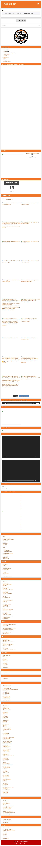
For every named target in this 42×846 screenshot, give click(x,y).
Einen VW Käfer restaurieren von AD (9, 409)
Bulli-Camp (5, 625)
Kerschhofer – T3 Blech (7, 829)
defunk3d (5, 736)
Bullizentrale (5, 716)
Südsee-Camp (6, 633)
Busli (4, 565)
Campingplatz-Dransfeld (8, 629)
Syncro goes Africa (7, 612)
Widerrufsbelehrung (8, 551)
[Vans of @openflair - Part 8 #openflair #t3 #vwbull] (30, 211)
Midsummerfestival (7, 808)
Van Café (5, 780)
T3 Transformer (6, 692)
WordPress (21, 843)
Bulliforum (5, 658)
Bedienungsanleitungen (9, 52)
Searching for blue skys (8, 609)
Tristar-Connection (7, 779)
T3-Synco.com (6, 573)
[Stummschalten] (35, 403)
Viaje (4, 574)
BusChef (5, 722)
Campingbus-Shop (7, 729)
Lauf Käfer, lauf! (6, 686)
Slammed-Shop (6, 763)
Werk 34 (5, 795)
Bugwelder (5, 715)
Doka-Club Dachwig (7, 645)
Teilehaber (5, 774)
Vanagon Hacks (6, 698)
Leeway (25, 843)
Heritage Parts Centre (7, 743)
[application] (21, 403)
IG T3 (4, 647)
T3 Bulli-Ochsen (6, 766)
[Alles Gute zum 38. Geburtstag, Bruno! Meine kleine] (11, 365)
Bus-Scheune (6, 720)
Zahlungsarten (6, 558)
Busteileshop (5, 726)
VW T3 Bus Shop (6, 789)
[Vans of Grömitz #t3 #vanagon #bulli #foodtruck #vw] (30, 346)
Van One (5, 781)
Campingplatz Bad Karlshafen (9, 628)
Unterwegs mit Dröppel (8, 615)
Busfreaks (5, 663)
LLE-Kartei (5, 664)
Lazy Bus (5, 566)
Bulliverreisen (6, 587)
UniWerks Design (6, 696)
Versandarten (7, 550)
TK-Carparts (5, 778)
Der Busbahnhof (6, 738)
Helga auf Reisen (6, 597)
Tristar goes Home (7, 614)
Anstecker (5, 49)
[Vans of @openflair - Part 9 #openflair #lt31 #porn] (11, 211)
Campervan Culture (7, 728)
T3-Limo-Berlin (6, 693)
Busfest (4, 804)
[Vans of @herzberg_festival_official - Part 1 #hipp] (30, 308)
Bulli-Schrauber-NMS (7, 584)
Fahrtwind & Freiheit (7, 807)
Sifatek (4, 762)
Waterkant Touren (7, 700)
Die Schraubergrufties (7, 741)
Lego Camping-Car (7, 688)
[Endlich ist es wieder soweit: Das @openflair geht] (11, 308)
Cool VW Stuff (6, 733)
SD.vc (4, 608)
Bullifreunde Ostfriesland (8, 644)
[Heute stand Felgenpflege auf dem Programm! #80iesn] (30, 385)
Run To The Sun (6, 810)
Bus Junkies (5, 717)
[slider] (37, 403)
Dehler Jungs (5, 591)
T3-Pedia (5, 833)
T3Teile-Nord (6, 772)
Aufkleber (5, 51)
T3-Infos (5, 831)
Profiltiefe (5, 545)
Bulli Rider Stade (6, 640)
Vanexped (5, 785)
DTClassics (5, 594)
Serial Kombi (5, 760)
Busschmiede (6, 724)
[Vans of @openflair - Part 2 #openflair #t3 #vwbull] (11, 288)
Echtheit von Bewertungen (8, 539)
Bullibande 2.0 (6, 643)
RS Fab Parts (6, 759)
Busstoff (5, 725)
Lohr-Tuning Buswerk (7, 749)
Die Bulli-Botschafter (7, 593)
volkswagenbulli (6, 617)
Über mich (5, 554)
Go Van (4, 596)
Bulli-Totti (5, 585)
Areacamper (5, 707)
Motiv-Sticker (7, 54)
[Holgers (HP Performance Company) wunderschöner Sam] (30, 327)
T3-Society (5, 648)
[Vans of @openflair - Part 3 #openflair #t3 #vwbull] (11, 269)
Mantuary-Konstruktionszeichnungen (10, 689)
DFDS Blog (5, 592)
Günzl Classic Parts (7, 742)
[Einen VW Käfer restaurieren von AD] (11, 417)
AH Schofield (5, 705)
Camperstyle (5, 626)
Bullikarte (5, 659)
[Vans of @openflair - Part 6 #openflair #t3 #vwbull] (11, 250)
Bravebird (5, 581)
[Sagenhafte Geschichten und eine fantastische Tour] (11, 327)
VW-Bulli (5, 665)
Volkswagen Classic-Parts (8, 787)
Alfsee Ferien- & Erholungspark (9, 624)
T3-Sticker (5, 694)
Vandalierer (5, 784)
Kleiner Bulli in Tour (7, 685)
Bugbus (4, 656)
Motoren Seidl (6, 753)
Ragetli (4, 572)
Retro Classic (6, 757)
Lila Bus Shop (6, 747)
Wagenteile (5, 793)
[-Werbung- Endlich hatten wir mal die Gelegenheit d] (11, 385)
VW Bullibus (5, 788)
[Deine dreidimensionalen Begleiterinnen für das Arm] (11, 231)
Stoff (4, 59)
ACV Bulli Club (6, 639)
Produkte (5, 544)
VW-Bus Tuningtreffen (7, 813)
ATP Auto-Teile (6, 708)
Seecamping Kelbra (7, 632)
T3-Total (5, 770)
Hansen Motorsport (7, 819)
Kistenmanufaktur (6, 746)
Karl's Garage (6, 827)
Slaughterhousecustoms (8, 764)
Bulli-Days (5, 802)
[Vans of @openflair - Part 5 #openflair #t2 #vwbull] (30, 250)
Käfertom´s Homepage (7, 600)
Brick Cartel (5, 712)
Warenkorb (5, 557)
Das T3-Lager (6, 734)
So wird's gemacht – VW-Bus (9, 830)
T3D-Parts (5, 771)
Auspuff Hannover (7, 709)
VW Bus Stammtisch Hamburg (9, 649)
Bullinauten (5, 564)
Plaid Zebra (5, 570)
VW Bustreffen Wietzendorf (9, 812)
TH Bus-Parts (6, 775)
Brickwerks (5, 713)
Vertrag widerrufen (7, 556)
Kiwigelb (5, 602)
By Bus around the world (8, 589)
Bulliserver (5, 660)
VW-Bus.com (6, 791)
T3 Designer (5, 690)
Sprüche (5, 55)
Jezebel (4, 598)
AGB (5, 549)
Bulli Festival (5, 800)
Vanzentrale (5, 822)
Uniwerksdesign (6, 697)
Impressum (5, 540)
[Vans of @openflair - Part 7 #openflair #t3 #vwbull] (30, 231)
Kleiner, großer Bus (7, 604)
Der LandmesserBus (7, 739)
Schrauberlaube (6, 606)
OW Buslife (5, 605)
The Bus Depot (6, 776)
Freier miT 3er (9, 4)
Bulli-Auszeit (5, 583)
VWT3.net (5, 837)
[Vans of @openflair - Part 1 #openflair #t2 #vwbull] (30, 288)
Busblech (5, 721)
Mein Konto (5, 543)
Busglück (5, 588)
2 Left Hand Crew (6, 655)
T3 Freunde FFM (6, 767)
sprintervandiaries (7, 610)
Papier (4, 58)
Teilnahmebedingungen (8, 553)
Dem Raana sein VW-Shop (8, 737)
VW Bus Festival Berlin (8, 811)
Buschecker (5, 678)
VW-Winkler (5, 792)
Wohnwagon (5, 618)
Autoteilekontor (6, 711)
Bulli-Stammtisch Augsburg (8, 641)
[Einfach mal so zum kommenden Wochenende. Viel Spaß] (30, 365)
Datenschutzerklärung (7, 538)
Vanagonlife (5, 783)
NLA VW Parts (6, 754)
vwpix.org (5, 835)
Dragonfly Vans (6, 672)
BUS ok (4, 718)
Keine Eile (5, 601)
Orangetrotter (6, 569)
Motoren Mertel (6, 751)
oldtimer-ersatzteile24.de (8, 755)
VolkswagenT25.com (7, 576)
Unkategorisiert (6, 61)
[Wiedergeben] (3, 403)
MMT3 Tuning (6, 750)
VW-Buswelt (5, 667)
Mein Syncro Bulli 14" (7, 568)
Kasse (4, 542)
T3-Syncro (5, 613)
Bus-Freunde (5, 662)
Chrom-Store (5, 732)
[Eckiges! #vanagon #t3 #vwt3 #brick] (11, 346)
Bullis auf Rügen (6, 803)
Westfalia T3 (5, 838)
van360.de (5, 679)
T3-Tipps (5, 834)
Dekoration (5, 57)
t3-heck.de (5, 768)
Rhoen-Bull (5, 758)
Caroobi (4, 730)
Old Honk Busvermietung (8, 630)
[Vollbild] (39, 456)
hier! (5, 486)
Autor (4, 536)
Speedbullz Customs (7, 820)
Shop (4, 547)
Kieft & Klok (5, 745)
